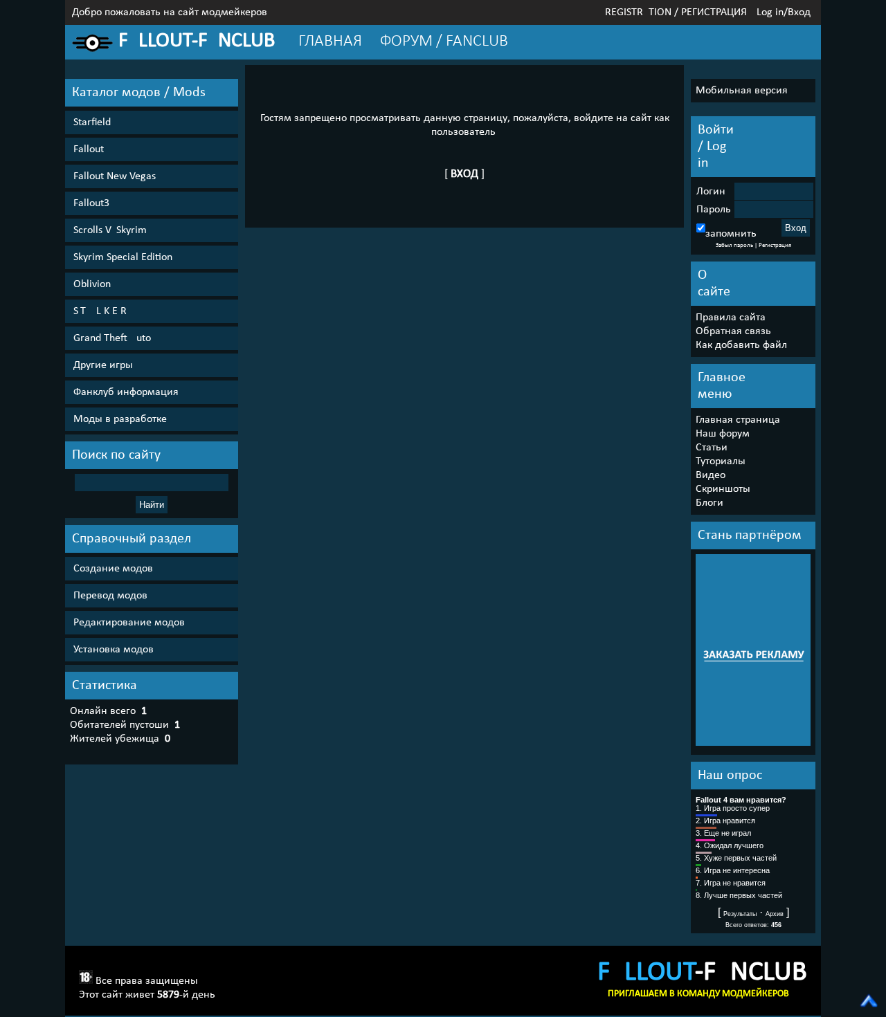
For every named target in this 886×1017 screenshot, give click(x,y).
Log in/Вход (784, 12)
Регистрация (775, 245)
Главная (330, 41)
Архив (775, 913)
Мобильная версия (742, 90)
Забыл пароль (734, 245)
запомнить (731, 233)
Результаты (740, 913)
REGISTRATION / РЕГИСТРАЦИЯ (676, 12)
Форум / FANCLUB (444, 41)
